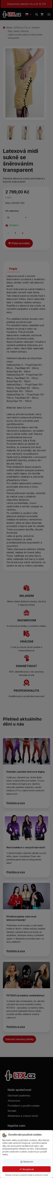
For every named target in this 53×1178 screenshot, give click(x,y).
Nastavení (26, 1161)
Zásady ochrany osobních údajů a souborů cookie (26, 1175)
